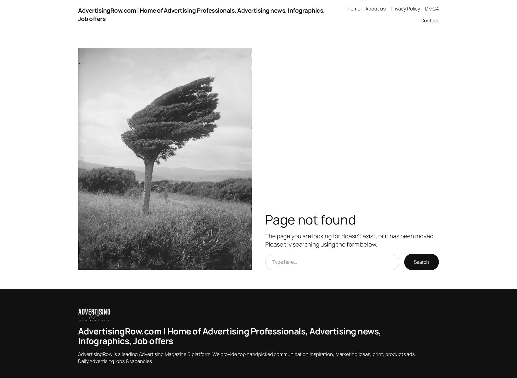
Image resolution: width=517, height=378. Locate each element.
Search (421, 262)
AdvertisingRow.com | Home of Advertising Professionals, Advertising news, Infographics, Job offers (229, 336)
